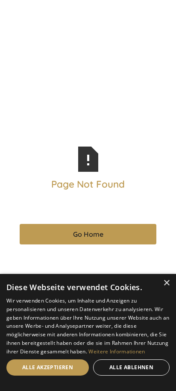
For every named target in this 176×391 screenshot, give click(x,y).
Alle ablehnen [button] (131, 367)
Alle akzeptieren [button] (47, 367)
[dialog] (88, 332)
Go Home (88, 234)
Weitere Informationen (116, 351)
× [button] (166, 283)
